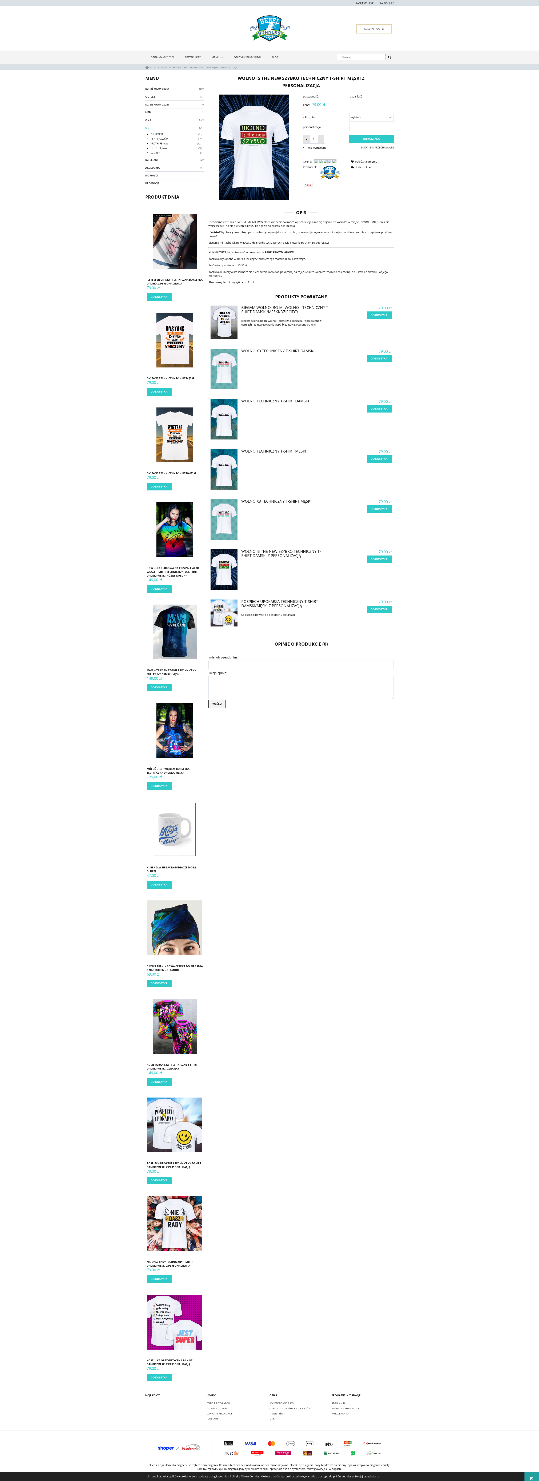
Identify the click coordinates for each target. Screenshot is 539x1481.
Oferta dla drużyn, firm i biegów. (290, 1408)
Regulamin (338, 1403)
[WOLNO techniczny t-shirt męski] (224, 469)
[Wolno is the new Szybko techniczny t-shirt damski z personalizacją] (224, 569)
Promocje (152, 183)
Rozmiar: (309, 117)
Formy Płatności (217, 1408)
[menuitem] (162, 57)
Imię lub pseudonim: (223, 657)
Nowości (151, 175)
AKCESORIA (152, 168)
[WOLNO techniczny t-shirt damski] (224, 419)
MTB (148, 112)
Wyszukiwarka (340, 1413)
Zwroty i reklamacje (219, 1413)
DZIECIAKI (151, 160)
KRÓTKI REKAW (159, 143)
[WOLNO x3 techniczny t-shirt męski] (224, 519)
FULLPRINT (157, 134)
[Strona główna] (270, 28)
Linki (272, 1418)
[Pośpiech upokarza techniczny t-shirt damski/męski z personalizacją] (224, 613)
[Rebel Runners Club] (329, 172)
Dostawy (212, 1418)
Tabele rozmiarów (218, 1403)
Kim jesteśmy (277, 1413)
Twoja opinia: (217, 673)
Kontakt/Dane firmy (282, 1403)
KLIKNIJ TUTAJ (218, 252)
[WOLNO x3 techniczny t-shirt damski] (224, 369)
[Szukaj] (389, 57)
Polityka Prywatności (345, 1408)
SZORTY (155, 153)
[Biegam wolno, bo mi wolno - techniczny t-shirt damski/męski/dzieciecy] (224, 322)
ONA (148, 120)
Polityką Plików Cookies (244, 1476)
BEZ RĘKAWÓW (159, 139)
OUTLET (150, 97)
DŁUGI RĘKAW (159, 148)
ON (147, 128)
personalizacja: (312, 127)
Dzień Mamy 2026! (157, 89)
